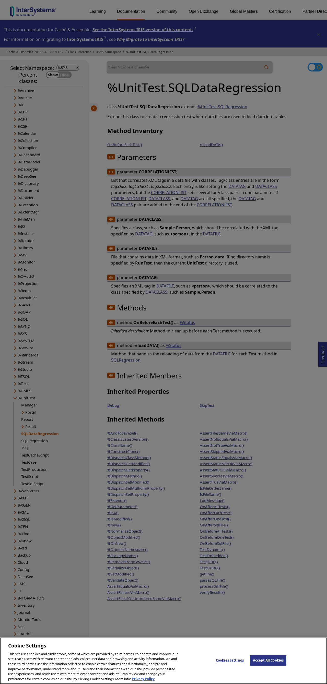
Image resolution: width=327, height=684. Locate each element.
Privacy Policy (143, 678)
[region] (163, 661)
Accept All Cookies (268, 660)
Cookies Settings (230, 660)
